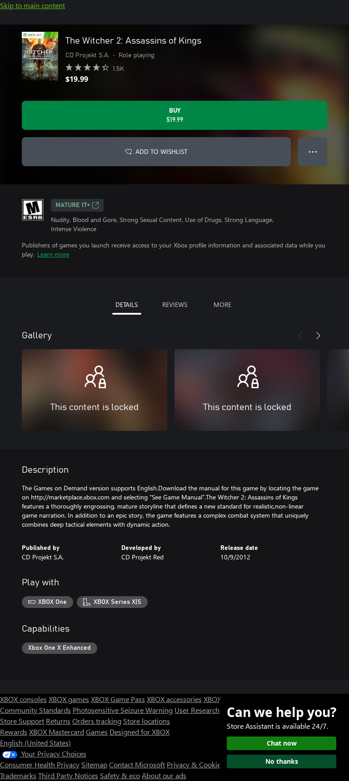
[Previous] (300, 335)
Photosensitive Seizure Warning (123, 710)
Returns (58, 721)
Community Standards (35, 710)
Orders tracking (96, 721)
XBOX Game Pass (118, 699)
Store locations (146, 721)
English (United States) (35, 742)
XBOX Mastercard (56, 732)
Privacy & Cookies (195, 764)
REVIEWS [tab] (174, 304)
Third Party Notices (68, 775)
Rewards (13, 732)
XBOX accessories (174, 699)
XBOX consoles (23, 699)
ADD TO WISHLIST (161, 151)
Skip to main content (32, 5)
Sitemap (94, 764)
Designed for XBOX (140, 732)
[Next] (318, 335)
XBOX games (69, 699)
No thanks (281, 761)
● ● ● (313, 151)
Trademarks (18, 775)
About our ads (164, 775)
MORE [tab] (222, 304)
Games (97, 732)
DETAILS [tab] (126, 304)
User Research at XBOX (211, 710)
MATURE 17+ (72, 205)
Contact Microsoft (137, 764)
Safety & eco (120, 775)
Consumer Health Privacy (40, 764)
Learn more (53, 254)
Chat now (282, 743)
